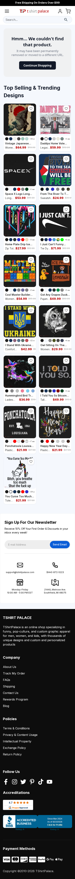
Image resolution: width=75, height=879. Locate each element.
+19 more (33, 492)
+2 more (33, 290)
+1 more (68, 139)
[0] (68, 11)
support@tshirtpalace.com (20, 572)
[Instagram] (14, 782)
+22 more (33, 340)
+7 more (33, 441)
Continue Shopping (37, 65)
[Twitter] (23, 782)
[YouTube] (49, 782)
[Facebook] (6, 782)
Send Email (60, 544)
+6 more (68, 240)
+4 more (68, 340)
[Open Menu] (7, 11)
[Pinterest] (32, 782)
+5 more (68, 290)
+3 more (33, 240)
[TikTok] (41, 782)
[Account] (60, 11)
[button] (31, 109)
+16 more (33, 139)
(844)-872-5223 (55, 572)
